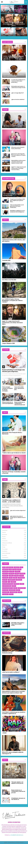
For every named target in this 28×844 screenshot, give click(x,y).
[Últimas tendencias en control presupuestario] (8, 397)
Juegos (21, 583)
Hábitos (4, 581)
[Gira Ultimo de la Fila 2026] (14, 270)
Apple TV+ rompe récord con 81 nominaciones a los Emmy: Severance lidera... (18, 168)
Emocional (5, 575)
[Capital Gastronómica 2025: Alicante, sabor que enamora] (14, 230)
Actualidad (4, 530)
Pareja (3, 547)
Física (10, 577)
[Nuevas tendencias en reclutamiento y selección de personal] (20, 397)
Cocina (14, 569)
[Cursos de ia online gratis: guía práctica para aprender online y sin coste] (20, 382)
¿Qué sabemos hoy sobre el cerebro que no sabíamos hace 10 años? (17, 517)
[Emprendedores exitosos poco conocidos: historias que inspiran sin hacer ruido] (6, 162)
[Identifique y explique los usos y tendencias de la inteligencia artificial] (5, 212)
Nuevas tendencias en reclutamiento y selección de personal (19, 403)
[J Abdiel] (14, 724)
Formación (4, 540)
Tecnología (5, 594)
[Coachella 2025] (14, 251)
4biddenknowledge (7, 653)
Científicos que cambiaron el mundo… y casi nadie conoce (11, 501)
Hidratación (18, 579)
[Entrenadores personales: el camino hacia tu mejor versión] (6, 88)
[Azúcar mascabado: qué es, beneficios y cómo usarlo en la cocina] (14, 70)
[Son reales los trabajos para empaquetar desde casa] (14, 770)
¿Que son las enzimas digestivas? (18, 510)
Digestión (11, 573)
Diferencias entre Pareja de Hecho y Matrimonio (17, 147)
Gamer (15, 577)
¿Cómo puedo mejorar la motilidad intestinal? (7, 34)
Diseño (16, 573)
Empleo (4, 536)
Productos (4, 551)
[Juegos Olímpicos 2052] (14, 334)
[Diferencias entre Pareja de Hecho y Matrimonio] (6, 149)
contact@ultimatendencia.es (16, 835)
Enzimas (11, 575)
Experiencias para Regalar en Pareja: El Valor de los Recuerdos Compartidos (13, 126)
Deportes (17, 571)
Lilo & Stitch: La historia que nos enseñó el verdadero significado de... (13, 712)
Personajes (5, 549)
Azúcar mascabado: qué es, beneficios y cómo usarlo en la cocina (13, 75)
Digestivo (5, 573)
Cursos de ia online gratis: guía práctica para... (19, 388)
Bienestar (5, 569)
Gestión (4, 579)
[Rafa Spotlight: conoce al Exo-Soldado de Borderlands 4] (14, 611)
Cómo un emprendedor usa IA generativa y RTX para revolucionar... (17, 206)
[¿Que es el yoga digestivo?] (6, 94)
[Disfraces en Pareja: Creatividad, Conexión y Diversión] (14, 137)
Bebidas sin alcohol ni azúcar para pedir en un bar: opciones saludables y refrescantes (13, 57)
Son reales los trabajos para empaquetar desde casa (11, 776)
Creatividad (5, 571)
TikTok (11, 594)
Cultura (11, 571)
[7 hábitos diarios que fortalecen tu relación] (14, 443)
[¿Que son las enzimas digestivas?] (5, 512)
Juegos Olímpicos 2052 (8, 343)
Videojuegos (5, 557)
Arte (21, 567)
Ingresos (13, 581)
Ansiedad (16, 567)
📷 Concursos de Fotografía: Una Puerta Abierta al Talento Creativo (18, 155)
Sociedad (4, 555)
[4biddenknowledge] (14, 643)
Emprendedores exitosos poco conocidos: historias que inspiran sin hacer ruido (18, 162)
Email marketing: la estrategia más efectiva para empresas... (13, 370)
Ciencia (4, 532)
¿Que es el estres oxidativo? (21, 11)
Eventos (4, 538)
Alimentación (9, 567)
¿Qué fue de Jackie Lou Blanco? (11, 672)
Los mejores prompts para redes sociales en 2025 (12, 195)
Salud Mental (5, 592)
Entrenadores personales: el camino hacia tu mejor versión (18, 86)
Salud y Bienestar (6, 553)
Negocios (4, 545)
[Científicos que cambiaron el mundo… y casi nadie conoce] (14, 490)
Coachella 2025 (6, 260)
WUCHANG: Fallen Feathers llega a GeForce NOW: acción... (17, 624)
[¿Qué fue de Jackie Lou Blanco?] (14, 663)
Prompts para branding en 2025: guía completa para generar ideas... (17, 200)
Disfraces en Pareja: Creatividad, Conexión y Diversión (11, 143)
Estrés (21, 575)
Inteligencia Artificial (7, 542)
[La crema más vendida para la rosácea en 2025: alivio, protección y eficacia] (6, 81)
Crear (19, 569)
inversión (16, 583)
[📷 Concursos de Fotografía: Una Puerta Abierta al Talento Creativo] (6, 155)
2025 (4, 567)
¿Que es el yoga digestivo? (7, 12)
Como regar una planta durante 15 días (14, 26)
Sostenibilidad (14, 592)
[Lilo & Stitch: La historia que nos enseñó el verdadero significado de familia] (14, 703)
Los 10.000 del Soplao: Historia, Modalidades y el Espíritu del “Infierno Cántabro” (12, 300)
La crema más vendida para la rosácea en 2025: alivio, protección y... (18, 81)
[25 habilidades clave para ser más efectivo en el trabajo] (6, 800)
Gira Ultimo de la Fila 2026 (9, 279)
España (16, 575)
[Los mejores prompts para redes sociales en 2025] (14, 189)
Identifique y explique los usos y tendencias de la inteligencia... (17, 211)
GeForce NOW (21, 577)
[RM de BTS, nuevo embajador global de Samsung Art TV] (14, 743)
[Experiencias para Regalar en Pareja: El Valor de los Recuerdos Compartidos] (14, 120)
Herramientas (11, 579)
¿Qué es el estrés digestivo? (21, 34)
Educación (22, 573)
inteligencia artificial (7, 583)
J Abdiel (4, 733)
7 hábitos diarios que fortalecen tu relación (14, 452)
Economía (4, 534)
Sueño (20, 592)
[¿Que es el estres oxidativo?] (6, 101)
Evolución (5, 577)
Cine (10, 569)
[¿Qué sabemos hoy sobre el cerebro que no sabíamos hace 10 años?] (5, 518)
